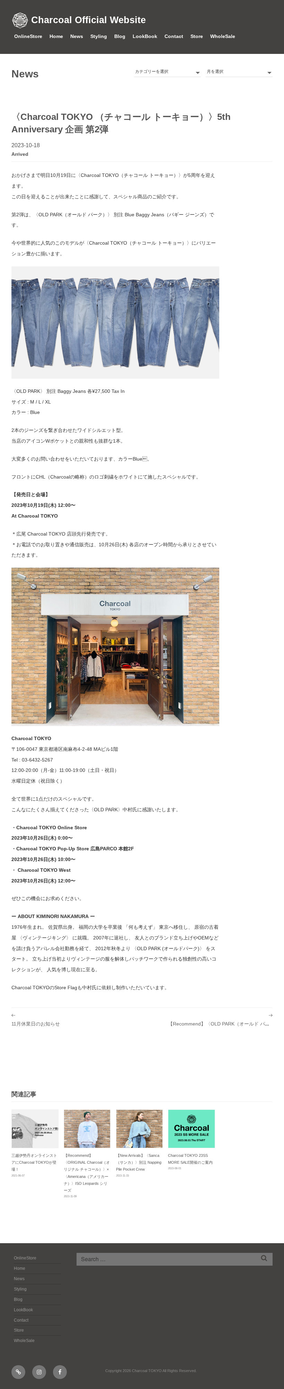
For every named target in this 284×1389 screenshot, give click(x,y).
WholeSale (222, 36)
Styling (98, 36)
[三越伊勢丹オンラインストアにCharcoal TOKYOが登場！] (35, 1128)
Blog (119, 36)
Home (56, 36)
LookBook (145, 36)
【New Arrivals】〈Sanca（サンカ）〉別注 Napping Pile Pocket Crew (138, 1162)
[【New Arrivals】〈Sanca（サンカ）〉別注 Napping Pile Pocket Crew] (139, 1128)
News (76, 36)
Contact (174, 36)
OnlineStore (28, 36)
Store (196, 36)
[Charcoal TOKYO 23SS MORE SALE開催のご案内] (191, 1128)
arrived (19, 154)
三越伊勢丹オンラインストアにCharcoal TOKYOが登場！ (34, 1162)
